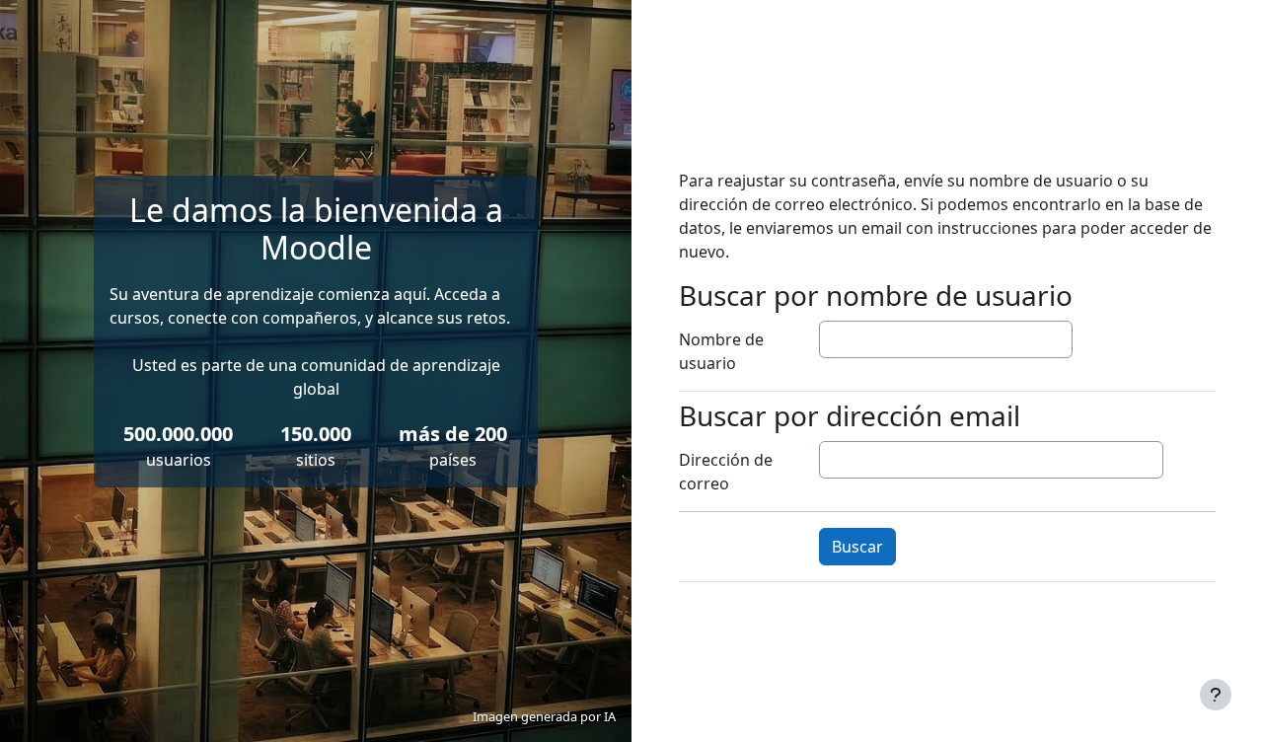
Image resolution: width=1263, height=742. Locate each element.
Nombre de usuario (721, 351)
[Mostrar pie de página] (1215, 694)
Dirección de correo (726, 471)
